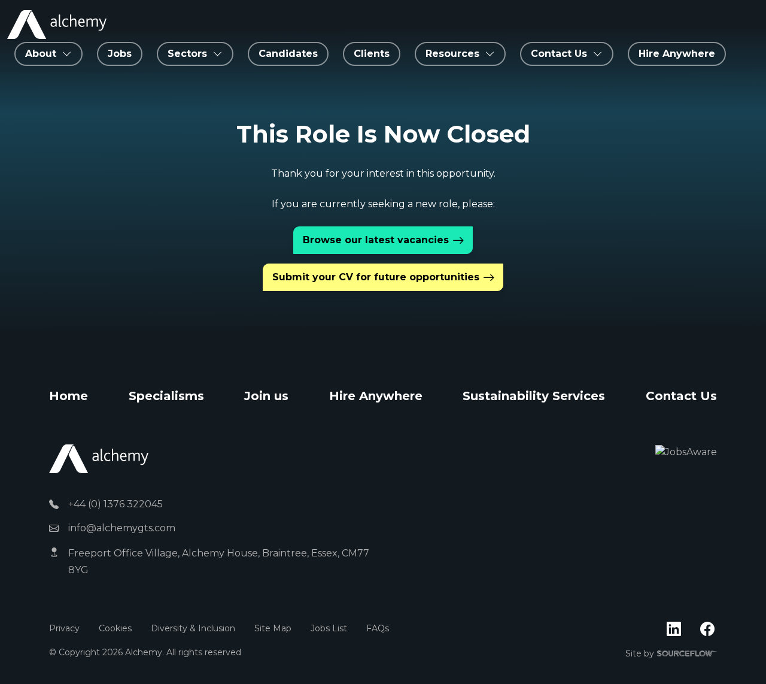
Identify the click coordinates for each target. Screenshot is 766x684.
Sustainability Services (534, 396)
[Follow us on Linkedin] (673, 629)
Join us (266, 396)
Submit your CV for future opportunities (375, 277)
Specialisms (166, 396)
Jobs (120, 53)
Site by (671, 654)
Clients (372, 53)
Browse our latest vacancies (376, 240)
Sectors (187, 53)
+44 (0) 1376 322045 (115, 504)
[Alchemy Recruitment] (57, 24)
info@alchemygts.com (121, 528)
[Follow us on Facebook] (707, 629)
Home (68, 396)
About (40, 53)
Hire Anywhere (677, 53)
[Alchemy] (98, 458)
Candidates (288, 53)
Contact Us (681, 396)
